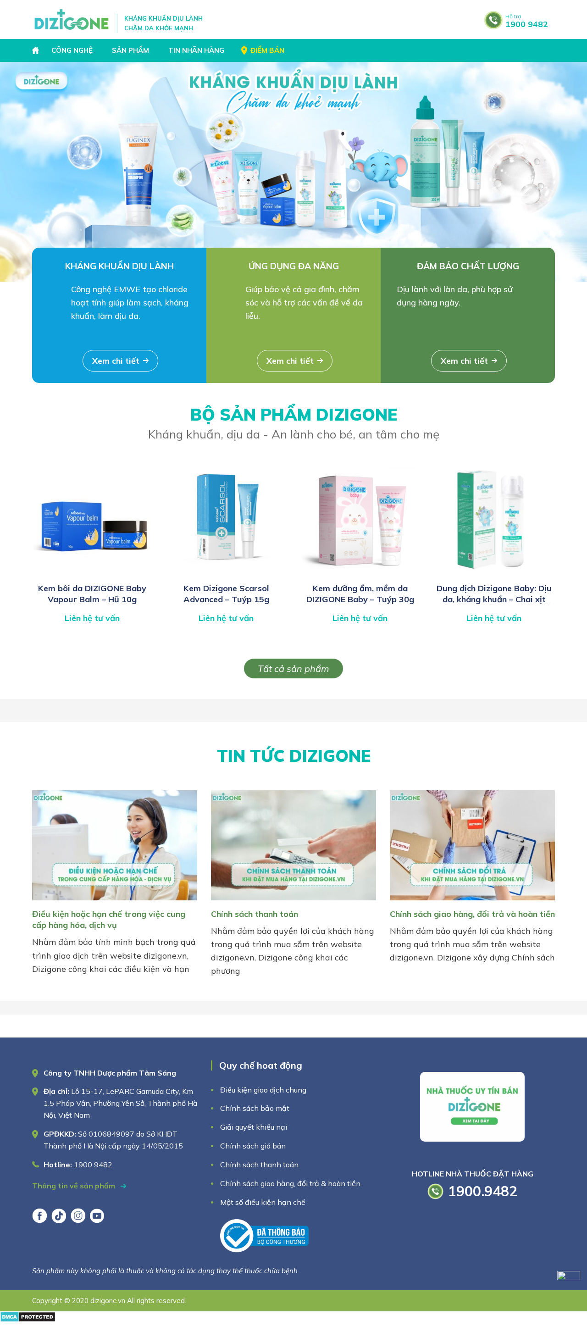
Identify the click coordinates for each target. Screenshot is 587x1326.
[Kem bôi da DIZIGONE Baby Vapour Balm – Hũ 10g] (92, 573)
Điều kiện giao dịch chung (263, 1089)
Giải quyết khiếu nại (253, 1127)
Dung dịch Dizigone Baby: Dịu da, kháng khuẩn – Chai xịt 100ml (494, 599)
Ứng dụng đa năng (294, 266)
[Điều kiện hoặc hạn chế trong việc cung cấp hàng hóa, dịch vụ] (114, 902)
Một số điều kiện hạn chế (262, 1202)
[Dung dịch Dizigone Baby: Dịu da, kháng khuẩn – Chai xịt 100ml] (494, 573)
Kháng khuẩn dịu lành (119, 266)
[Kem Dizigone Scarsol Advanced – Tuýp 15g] (226, 573)
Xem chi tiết (115, 360)
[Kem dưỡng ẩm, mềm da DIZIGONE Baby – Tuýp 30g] (360, 573)
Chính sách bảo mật (255, 1108)
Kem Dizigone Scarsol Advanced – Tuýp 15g (226, 594)
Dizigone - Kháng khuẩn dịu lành (72, 19)
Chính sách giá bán (253, 1145)
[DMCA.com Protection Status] (27, 1319)
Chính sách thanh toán (254, 914)
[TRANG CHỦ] (36, 50)
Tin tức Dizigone (294, 755)
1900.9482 (482, 1191)
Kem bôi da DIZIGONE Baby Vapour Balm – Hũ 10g (92, 594)
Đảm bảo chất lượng (468, 266)
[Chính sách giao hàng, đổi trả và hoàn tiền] (472, 902)
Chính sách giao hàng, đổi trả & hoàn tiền (290, 1183)
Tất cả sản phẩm (293, 668)
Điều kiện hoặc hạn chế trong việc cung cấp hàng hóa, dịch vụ (108, 919)
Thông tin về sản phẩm (74, 1185)
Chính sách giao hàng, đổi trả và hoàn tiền (472, 914)
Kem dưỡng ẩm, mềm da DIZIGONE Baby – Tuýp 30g (360, 594)
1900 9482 (526, 21)
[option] (293, 172)
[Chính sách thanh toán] (293, 902)
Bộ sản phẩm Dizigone (293, 423)
